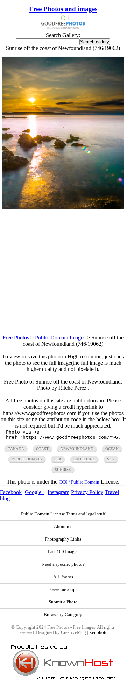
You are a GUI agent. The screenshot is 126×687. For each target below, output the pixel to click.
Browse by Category (63, 614)
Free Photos (16, 338)
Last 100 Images (63, 551)
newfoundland (77, 448)
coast (42, 448)
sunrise (63, 469)
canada (16, 448)
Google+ (34, 492)
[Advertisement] (63, 272)
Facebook (11, 492)
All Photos (63, 576)
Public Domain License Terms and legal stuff (63, 513)
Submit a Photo (63, 602)
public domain (27, 459)
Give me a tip (63, 589)
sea (58, 459)
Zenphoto (98, 632)
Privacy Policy (87, 492)
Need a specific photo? (63, 564)
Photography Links (63, 539)
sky (111, 459)
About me (63, 526)
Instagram (58, 492)
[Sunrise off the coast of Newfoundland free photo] (63, 207)
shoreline (84, 459)
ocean (112, 448)
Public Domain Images (60, 338)
